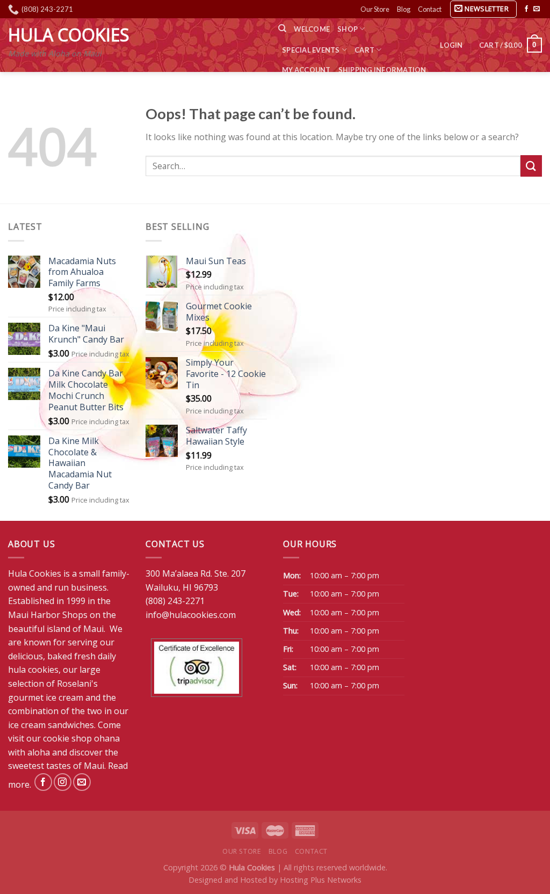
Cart (364, 50)
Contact (430, 9)
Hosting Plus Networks (320, 880)
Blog (403, 9)
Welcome (312, 29)
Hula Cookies (68, 34)
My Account (306, 70)
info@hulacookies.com (191, 615)
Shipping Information (382, 70)
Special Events (311, 50)
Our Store (374, 9)
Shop (347, 29)
